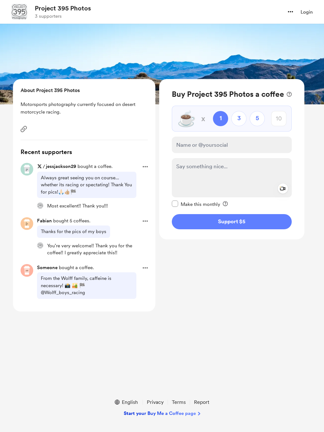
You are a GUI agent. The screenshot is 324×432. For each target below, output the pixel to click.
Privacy (155, 402)
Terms (179, 402)
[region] (231, 159)
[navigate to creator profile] (19, 12)
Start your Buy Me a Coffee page (160, 413)
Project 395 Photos (63, 8)
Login (307, 12)
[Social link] (24, 129)
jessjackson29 (61, 166)
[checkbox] (196, 204)
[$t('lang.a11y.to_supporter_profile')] (40, 205)
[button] (290, 12)
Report (201, 402)
